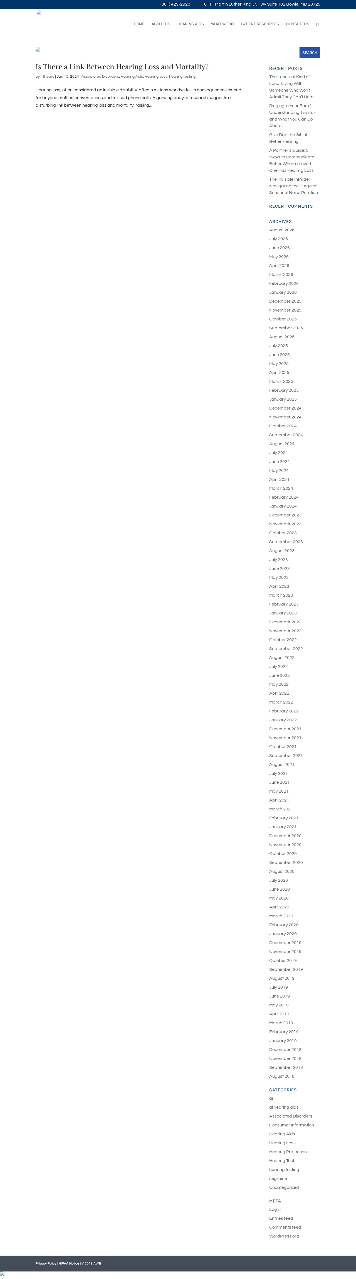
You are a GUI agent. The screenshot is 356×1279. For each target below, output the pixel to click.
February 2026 (284, 283)
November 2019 (285, 951)
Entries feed (281, 1218)
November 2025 (285, 310)
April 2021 (279, 800)
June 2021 (279, 782)
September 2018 (286, 1067)
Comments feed (285, 1227)
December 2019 (285, 942)
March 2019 (281, 1023)
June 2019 (279, 996)
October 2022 (283, 640)
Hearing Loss (156, 77)
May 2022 (279, 684)
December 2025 (285, 301)
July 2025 (278, 346)
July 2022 (278, 666)
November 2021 (285, 738)
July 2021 (278, 773)
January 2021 (283, 827)
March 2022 (281, 702)
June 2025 (279, 354)
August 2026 (282, 230)
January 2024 (283, 506)
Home (139, 24)
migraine (278, 1178)
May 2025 (279, 363)
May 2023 (279, 577)
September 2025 (286, 328)
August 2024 (282, 444)
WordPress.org (284, 1236)
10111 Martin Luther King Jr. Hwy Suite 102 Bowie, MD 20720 (261, 4)
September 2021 (286, 755)
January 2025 (283, 399)
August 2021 (282, 764)
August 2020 (282, 871)
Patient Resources (260, 24)
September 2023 (286, 542)
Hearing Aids (190, 24)
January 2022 (283, 720)
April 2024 (279, 479)
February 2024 (284, 497)
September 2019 (286, 969)
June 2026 (279, 248)
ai (271, 1098)
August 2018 (282, 1076)
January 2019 (283, 1040)
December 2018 (285, 1049)
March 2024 (281, 488)
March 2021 (281, 809)
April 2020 (279, 907)
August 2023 (282, 550)
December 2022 (285, 622)
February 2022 (284, 711)
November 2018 (285, 1058)
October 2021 (283, 746)
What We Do (222, 24)
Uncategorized (284, 1187)
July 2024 (278, 452)
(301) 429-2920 (175, 4)
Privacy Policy (46, 1263)
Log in (275, 1209)
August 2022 (282, 657)
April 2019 (279, 1014)
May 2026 (279, 256)
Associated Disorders (100, 77)
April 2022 (279, 693)
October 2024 (283, 426)
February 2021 (284, 818)
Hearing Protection (288, 1152)
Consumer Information (291, 1125)
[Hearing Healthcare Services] (178, 1275)
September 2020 (286, 862)
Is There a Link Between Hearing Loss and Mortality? (122, 66)
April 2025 (279, 372)
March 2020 (281, 916)
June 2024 (279, 461)
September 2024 (286, 435)
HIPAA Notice (69, 1263)
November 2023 (285, 524)
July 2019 (278, 987)
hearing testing (182, 77)
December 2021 (285, 729)
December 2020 (285, 836)
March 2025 (281, 381)
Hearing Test (281, 1160)
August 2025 (282, 337)
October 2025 (283, 319)
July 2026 (278, 239)
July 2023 (278, 559)
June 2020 (279, 889)
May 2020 (279, 898)
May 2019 (279, 1005)
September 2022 (286, 648)
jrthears (47, 77)
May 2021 (279, 791)
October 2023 (283, 533)
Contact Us (297, 24)
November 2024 (285, 417)
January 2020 (283, 934)
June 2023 (279, 568)
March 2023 (281, 595)
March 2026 (281, 274)
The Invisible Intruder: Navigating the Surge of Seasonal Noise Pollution (293, 186)
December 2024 (285, 408)
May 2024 (279, 470)
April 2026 (279, 265)
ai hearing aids (284, 1107)
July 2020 (278, 880)
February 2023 (284, 604)
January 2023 (283, 613)
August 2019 (282, 978)
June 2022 (279, 675)
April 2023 (279, 586)
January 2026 (283, 292)
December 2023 (285, 515)
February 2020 (284, 925)
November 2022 (285, 631)
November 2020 (285, 844)
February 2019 (284, 1032)
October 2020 (283, 853)
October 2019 (283, 960)
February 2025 (284, 390)
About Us (161, 24)
